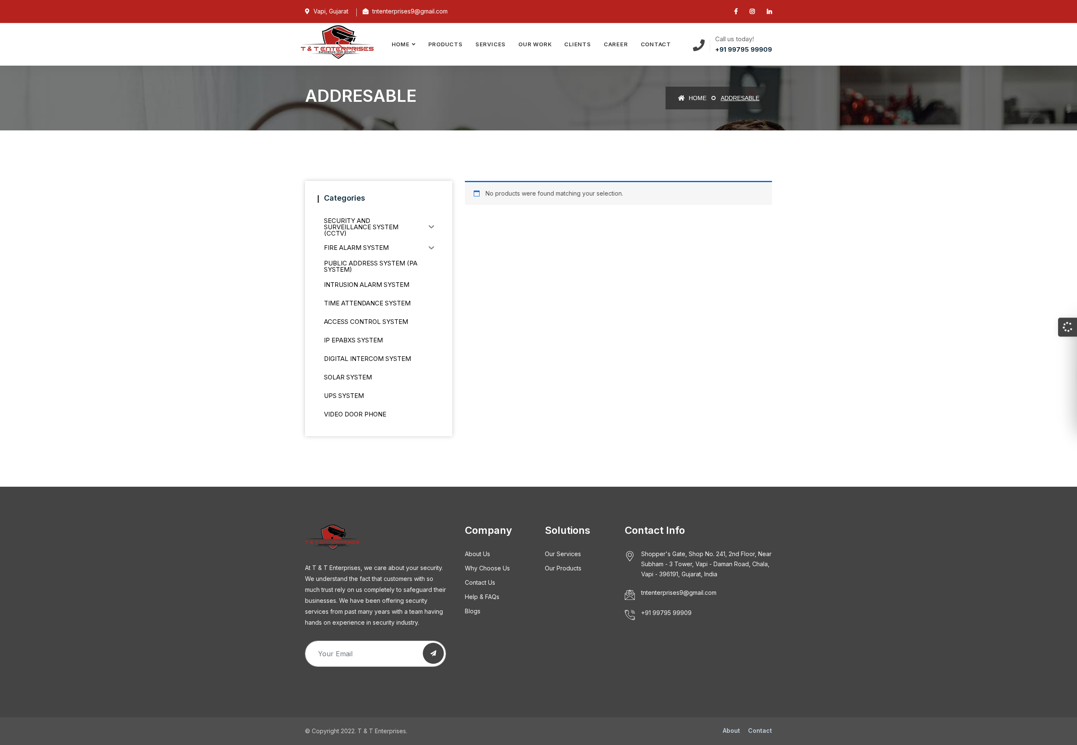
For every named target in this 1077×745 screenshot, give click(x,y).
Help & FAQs (482, 596)
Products (445, 44)
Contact (656, 44)
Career (616, 44)
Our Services (563, 553)
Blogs (472, 611)
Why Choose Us (487, 568)
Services (490, 44)
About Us (477, 553)
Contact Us (480, 582)
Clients (577, 44)
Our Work (535, 44)
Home (401, 44)
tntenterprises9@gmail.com (678, 592)
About (731, 730)
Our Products (563, 568)
